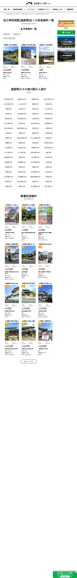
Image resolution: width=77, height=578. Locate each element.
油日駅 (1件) (22, 167)
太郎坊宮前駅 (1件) (22, 128)
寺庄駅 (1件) (48, 167)
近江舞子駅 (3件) (48, 142)
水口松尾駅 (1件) (35, 171)
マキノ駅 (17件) (22, 104)
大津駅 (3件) (48, 128)
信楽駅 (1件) (35, 181)
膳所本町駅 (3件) (35, 152)
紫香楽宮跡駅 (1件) (35, 176)
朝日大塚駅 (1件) (35, 123)
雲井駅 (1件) (48, 176)
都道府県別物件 (18, 9)
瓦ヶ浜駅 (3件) (8, 152)
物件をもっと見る (28, 361)
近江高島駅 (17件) (8, 99)
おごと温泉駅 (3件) (35, 138)
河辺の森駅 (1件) (21, 118)
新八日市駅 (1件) (8, 128)
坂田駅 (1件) (8, 186)
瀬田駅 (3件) (22, 133)
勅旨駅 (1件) (8, 181)
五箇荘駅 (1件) (8, 118)
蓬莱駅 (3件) (22, 142)
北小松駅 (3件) (8, 147)
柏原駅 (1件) (22, 186)
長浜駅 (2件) (48, 104)
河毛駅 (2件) (22, 108)
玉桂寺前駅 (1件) (21, 181)
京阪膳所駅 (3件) (8, 157)
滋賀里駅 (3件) (22, 162)
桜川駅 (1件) (22, 123)
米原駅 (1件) (48, 181)
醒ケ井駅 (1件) (49, 186)
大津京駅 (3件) (49, 133)
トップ (3, 13)
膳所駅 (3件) (35, 133)
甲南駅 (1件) (8, 171)
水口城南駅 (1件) (21, 176)
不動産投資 (69, 9)
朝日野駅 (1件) (49, 123)
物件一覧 (6, 9)
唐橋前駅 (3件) (35, 147)
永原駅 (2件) (35, 113)
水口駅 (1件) (48, 171)
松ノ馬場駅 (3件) (35, 162)
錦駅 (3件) (48, 152)
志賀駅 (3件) (35, 142)
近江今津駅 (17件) (49, 99)
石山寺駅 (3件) (22, 147)
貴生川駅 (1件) (22, 171)
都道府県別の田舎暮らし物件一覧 (13, 13)
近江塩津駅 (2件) (21, 113)
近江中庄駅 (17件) (8, 104)
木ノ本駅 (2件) (49, 108)
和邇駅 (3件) (8, 142)
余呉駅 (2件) (8, 113)
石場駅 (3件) (22, 157)
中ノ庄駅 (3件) (22, 152)
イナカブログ (30, 9)
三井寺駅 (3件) (49, 157)
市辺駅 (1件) (35, 128)
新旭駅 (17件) (35, 99)
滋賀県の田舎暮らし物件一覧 (27, 13)
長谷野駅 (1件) (49, 118)
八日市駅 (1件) (35, 118)
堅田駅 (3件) (48, 138)
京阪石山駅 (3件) (48, 147)
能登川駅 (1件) (49, 113)
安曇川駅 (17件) (22, 99)
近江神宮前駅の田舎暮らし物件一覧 (42, 13)
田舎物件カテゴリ (43, 9)
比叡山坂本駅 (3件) (22, 138)
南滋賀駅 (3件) (8, 162)
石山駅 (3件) (8, 133)
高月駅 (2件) (35, 108)
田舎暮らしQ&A (58, 9)
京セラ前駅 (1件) (8, 123)
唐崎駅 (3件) (8, 138)
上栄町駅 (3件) (8, 167)
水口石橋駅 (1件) (8, 176)
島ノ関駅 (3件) (35, 157)
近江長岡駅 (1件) (35, 186)
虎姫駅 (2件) (8, 108)
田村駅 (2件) (35, 104)
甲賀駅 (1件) (35, 167)
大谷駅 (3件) (48, 162)
